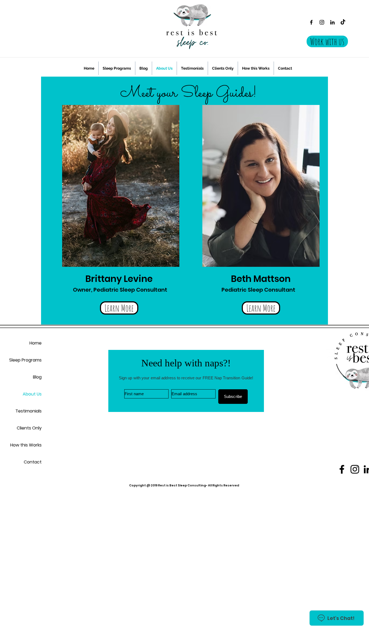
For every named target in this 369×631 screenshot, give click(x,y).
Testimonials (28, 411)
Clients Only (29, 428)
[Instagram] (322, 22)
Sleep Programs (25, 360)
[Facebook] (311, 22)
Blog (37, 377)
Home (35, 343)
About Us (32, 394)
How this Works (26, 445)
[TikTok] (343, 22)
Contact (33, 462)
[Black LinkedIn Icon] (332, 22)
